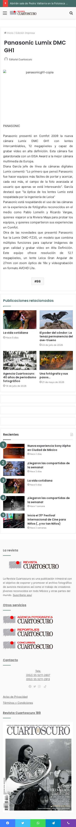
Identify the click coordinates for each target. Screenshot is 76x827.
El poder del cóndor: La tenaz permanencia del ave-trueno (56, 336)
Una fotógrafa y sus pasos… (54, 375)
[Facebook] (31, 686)
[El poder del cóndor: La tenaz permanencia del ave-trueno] (56, 319)
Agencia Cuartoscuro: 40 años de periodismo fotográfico (19, 377)
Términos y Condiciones (18, 702)
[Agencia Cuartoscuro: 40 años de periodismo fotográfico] (19, 360)
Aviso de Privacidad (15, 696)
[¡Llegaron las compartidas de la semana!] (14, 468)
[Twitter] (35, 686)
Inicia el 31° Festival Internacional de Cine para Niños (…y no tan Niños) (46, 519)
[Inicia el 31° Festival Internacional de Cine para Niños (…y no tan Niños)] (14, 520)
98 (38, 281)
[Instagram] (40, 686)
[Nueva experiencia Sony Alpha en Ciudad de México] (14, 451)
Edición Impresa (25, 32)
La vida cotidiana (15, 333)
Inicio (9, 32)
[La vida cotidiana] (19, 319)
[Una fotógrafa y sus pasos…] (56, 360)
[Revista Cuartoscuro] (25, 13)
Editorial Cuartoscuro (20, 59)
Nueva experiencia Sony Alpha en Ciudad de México (49, 448)
